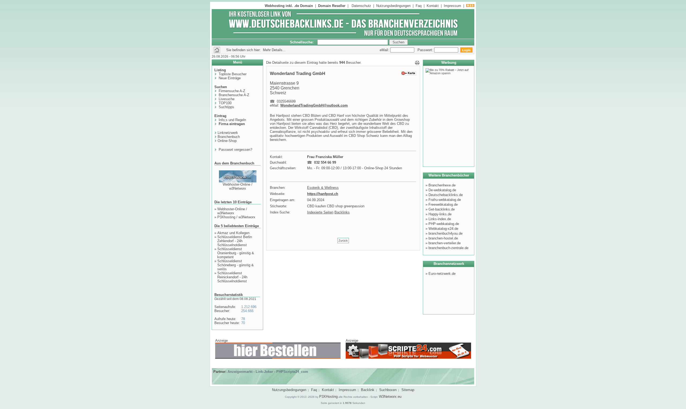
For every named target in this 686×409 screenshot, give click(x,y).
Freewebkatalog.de (443, 204)
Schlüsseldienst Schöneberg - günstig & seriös (235, 265)
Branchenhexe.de (442, 185)
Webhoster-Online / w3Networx (237, 186)
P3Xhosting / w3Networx (236, 217)
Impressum (452, 6)
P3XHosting (328, 397)
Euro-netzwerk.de (442, 274)
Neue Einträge (229, 78)
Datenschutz (361, 6)
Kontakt (433, 6)
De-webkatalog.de (442, 190)
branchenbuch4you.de (445, 233)
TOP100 (225, 103)
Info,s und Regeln (232, 120)
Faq (419, 6)
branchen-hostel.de (443, 238)
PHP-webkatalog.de (443, 224)
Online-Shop (227, 141)
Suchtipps (226, 107)
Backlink (367, 390)
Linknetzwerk (228, 133)
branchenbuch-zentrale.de (448, 248)
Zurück (343, 240)
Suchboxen (388, 390)
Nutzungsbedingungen (393, 6)
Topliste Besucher (232, 74)
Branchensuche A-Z (233, 95)
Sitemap (407, 390)
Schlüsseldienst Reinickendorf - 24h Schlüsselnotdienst (232, 277)
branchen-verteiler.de (444, 243)
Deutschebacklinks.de (445, 195)
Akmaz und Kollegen (233, 233)
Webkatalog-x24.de (443, 229)
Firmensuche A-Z (231, 91)
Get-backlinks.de (441, 209)
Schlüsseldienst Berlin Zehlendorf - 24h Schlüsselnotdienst (234, 241)
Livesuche (226, 99)
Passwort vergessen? (235, 150)
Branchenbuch (229, 137)
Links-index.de (439, 219)
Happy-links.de (440, 214)
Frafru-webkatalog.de (444, 200)
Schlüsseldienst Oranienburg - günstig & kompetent (235, 253)
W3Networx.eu (390, 397)
